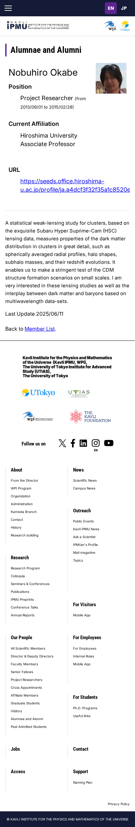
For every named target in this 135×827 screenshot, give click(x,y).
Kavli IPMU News (86, 529)
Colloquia (18, 576)
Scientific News (85, 480)
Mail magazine (84, 552)
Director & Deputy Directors (32, 656)
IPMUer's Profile (85, 545)
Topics (78, 560)
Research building (24, 535)
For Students (85, 697)
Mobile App (81, 615)
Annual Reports (22, 615)
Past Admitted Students (29, 727)
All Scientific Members (28, 648)
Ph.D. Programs (85, 708)
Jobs (15, 749)
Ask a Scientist (84, 537)
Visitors (16, 711)
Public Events (83, 521)
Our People (21, 637)
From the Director (24, 480)
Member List (40, 328)
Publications (20, 592)
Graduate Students (25, 703)
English (111, 8)
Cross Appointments (26, 687)
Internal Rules (83, 656)
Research (20, 558)
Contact (17, 519)
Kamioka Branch (24, 512)
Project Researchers (26, 680)
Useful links (81, 716)
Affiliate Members (24, 695)
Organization (20, 496)
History (16, 527)
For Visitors (84, 605)
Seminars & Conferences (30, 584)
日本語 (124, 8)
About (16, 470)
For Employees (87, 637)
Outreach (82, 511)
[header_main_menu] (8, 8)
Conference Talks (24, 607)
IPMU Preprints (22, 599)
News (78, 470)
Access (18, 771)
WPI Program (21, 488)
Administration (22, 504)
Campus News (84, 488)
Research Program (25, 568)
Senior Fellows (22, 672)
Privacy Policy (119, 804)
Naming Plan (82, 782)
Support (80, 771)
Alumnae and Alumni (27, 719)
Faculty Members (24, 664)
